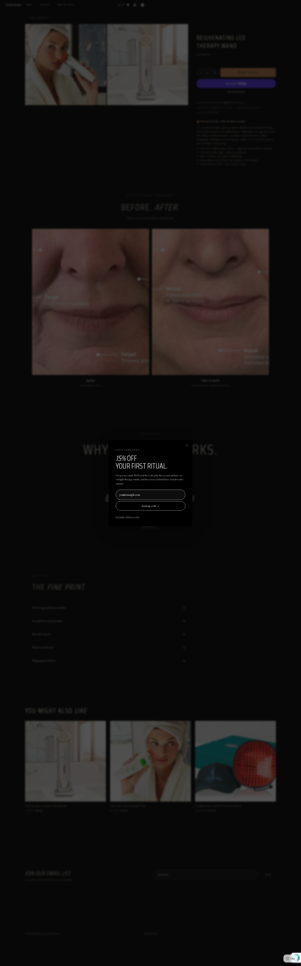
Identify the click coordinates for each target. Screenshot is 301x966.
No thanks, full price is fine (128, 517)
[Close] (187, 445)
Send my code (150, 506)
